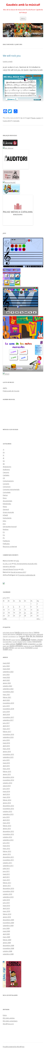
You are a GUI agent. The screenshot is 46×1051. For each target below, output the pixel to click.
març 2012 (6, 848)
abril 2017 (6, 726)
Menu (23, 18)
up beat (35, 648)
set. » (38, 619)
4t (3, 458)
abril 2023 (6, 680)
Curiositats (6, 492)
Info (17, 561)
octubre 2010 (7, 894)
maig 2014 (6, 791)
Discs (5, 498)
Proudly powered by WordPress (13, 1047)
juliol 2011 (6, 868)
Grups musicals (8, 512)
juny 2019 (6, 706)
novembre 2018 (8, 709)
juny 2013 (6, 817)
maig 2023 (6, 677)
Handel (19, 642)
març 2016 (6, 749)
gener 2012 (7, 854)
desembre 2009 (8, 920)
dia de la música (34, 636)
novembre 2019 (8, 703)
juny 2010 (6, 903)
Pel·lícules (6, 544)
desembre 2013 (8, 806)
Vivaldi (5, 649)
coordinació (12, 636)
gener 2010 (7, 917)
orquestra (32, 644)
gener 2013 (7, 828)
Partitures (6, 541)
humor (24, 642)
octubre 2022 (7, 686)
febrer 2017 (7, 731)
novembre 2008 (8, 948)
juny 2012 (6, 843)
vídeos (10, 649)
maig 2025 (6, 663)
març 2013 (6, 823)
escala (13, 640)
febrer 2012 (7, 851)
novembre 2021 (8, 692)
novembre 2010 (8, 891)
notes (24, 643)
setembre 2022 (8, 689)
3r (3, 455)
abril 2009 (6, 934)
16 (37, 610)
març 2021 (6, 694)
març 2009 (6, 937)
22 (31, 613)
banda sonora (24, 632)
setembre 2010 (8, 897)
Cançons (6, 472)
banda (17, 632)
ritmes (11, 648)
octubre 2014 (7, 783)
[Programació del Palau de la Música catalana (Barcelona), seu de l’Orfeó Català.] (18, 225)
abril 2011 (6, 877)
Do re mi (7, 639)
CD (4, 478)
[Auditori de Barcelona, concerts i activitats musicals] (16, 168)
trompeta (29, 648)
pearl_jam (6, 646)
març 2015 (6, 769)
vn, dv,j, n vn (7, 564)
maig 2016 (6, 743)
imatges (29, 642)
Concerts (6, 484)
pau (40, 644)
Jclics (4, 521)
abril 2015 (6, 766)
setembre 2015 (8, 757)
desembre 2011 (8, 857)
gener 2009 (7, 943)
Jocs (4, 524)
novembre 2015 (8, 754)
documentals (7, 501)
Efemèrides (7, 504)
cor (17, 636)
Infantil (5, 515)
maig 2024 (6, 669)
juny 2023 (6, 674)
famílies (17, 640)
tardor (23, 648)
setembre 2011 (8, 866)
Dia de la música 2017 (18, 572)
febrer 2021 (7, 697)
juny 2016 (6, 740)
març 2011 (6, 880)
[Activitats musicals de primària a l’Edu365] (9, 182)
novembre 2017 (8, 717)
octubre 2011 (7, 863)
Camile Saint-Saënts (9, 634)
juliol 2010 (6, 900)
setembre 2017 (8, 720)
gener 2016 (7, 751)
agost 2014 (6, 786)
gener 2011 (7, 885)
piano (12, 645)
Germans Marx (7, 642)
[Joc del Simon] (6, 374)
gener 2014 (7, 803)
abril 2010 (6, 908)
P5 (4, 538)
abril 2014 (6, 794)
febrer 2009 (7, 940)
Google (15, 642)
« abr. (5, 619)
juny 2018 (6, 711)
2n (4, 452)
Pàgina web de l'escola (11, 391)
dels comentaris (10, 1021)
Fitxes (5, 506)
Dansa (5, 495)
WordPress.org (8, 1024)
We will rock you (12, 55)
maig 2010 (6, 905)
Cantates (6, 475)
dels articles (9, 1018)
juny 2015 (6, 760)
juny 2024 (6, 666)
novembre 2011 (8, 860)
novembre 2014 (8, 780)
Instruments (7, 518)
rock (15, 648)
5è (21, 118)
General (6, 509)
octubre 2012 (7, 837)
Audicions (6, 469)
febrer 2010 (7, 914)
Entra (5, 1015)
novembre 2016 (8, 734)
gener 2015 (7, 774)
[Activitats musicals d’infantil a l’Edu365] (11, 193)
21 (25, 613)
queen (38, 118)
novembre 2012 (8, 834)
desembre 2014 (8, 777)
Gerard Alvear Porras (10, 569)
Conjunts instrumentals (11, 489)
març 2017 (6, 729)
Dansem (22, 636)
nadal (19, 643)
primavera (19, 646)
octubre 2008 (7, 951)
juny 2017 (6, 723)
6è (4, 464)
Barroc (31, 632)
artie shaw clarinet (8, 632)
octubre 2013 (7, 811)
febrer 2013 (7, 826)
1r (3, 449)
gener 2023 (7, 683)
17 (4, 613)
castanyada (39, 634)
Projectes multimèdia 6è (26, 575)
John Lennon (10, 644)
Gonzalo (16, 121)
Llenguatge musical (10, 526)
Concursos (6, 487)
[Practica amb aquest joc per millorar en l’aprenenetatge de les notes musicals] (23, 371)
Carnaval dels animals (29, 634)
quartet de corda (28, 646)
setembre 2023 (8, 672)
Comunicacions (8, 481)
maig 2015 (6, 763)
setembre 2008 (8, 954)
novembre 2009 (8, 923)
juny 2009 (6, 928)
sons (19, 648)
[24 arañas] (23, 267)
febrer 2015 (7, 771)
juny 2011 (6, 871)
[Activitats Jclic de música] (8, 148)
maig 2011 (6, 874)
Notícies (5, 529)
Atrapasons (7, 467)
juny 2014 (6, 789)
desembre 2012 (8, 831)
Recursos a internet (10, 546)
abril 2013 (6, 820)
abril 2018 (6, 714)
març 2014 (6, 797)
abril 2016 (6, 746)
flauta (33, 118)
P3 (4, 532)
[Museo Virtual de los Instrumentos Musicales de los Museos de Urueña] (11, 180)
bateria (36, 632)
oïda (37, 644)
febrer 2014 (7, 800)
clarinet (5, 636)
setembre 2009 (8, 925)
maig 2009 (6, 931)
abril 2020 (6, 700)
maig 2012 (6, 846)
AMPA (5, 388)
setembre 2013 (8, 814)
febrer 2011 (7, 883)
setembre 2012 (8, 840)
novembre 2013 (8, 808)
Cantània (18, 634)
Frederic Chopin (36, 639)
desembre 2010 (8, 888)
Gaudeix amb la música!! (23, 5)
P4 (4, 535)
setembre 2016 (8, 737)
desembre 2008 (8, 945)
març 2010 (6, 911)
